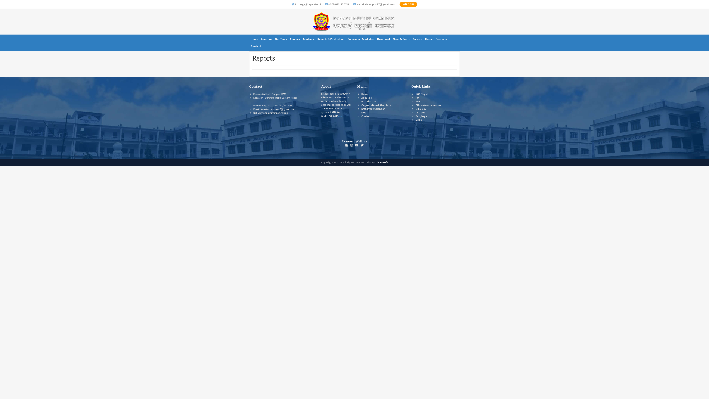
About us (266, 39)
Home (254, 39)
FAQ (363, 113)
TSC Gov (420, 113)
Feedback (441, 39)
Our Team (281, 39)
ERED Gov (420, 109)
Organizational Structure (376, 105)
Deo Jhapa (421, 116)
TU (417, 98)
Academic (308, 39)
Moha (418, 120)
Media (429, 39)
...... (340, 116)
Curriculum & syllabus (360, 39)
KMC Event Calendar (373, 109)
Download (383, 39)
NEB (417, 101)
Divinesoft (382, 162)
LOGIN (410, 4)
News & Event (401, 39)
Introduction (368, 101)
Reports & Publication (331, 39)
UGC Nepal (421, 94)
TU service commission (428, 105)
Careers (417, 39)
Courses (295, 39)
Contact (256, 46)
